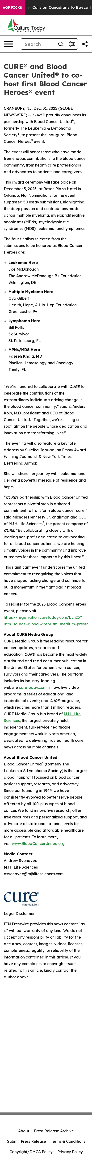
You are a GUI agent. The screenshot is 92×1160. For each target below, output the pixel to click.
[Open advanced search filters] (72, 44)
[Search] (60, 44)
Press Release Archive (54, 1131)
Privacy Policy (70, 1151)
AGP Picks (12, 7)
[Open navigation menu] (8, 44)
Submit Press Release (26, 1141)
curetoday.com (32, 687)
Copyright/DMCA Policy (31, 1151)
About (23, 1131)
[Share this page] (85, 44)
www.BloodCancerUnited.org (38, 843)
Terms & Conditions (68, 1141)
